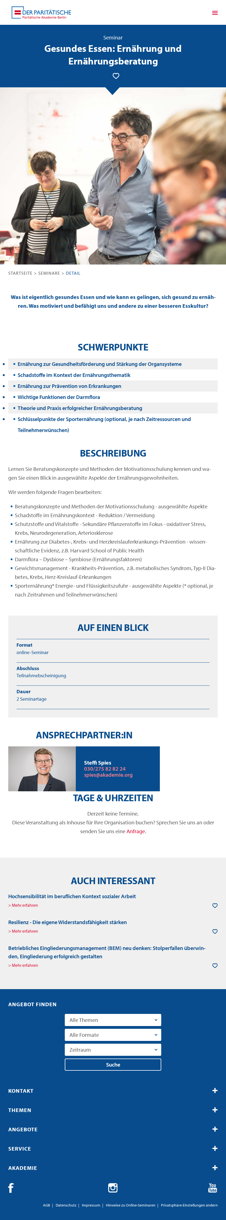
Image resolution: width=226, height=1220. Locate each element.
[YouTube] (213, 1188)
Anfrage (136, 831)
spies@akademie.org (108, 774)
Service (19, 1148)
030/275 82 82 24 (105, 768)
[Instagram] (113, 1188)
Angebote (23, 1129)
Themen (19, 1109)
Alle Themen (83, 1019)
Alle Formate (84, 1034)
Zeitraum (80, 1049)
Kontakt (21, 1090)
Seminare (49, 273)
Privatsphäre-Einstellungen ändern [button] (189, 1205)
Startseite (20, 273)
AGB (46, 1205)
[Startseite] (41, 12)
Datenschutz (66, 1205)
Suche (113, 1064)
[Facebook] (13, 1188)
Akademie (22, 1167)
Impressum (91, 1205)
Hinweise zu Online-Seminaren (130, 1205)
